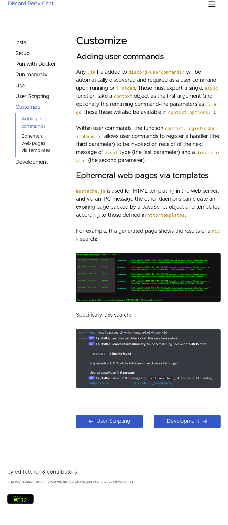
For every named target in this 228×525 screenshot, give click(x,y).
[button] (212, 4)
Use (20, 86)
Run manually (31, 75)
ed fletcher (27, 472)
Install (21, 42)
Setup (22, 53)
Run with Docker (35, 64)
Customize (27, 107)
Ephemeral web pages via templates (35, 143)
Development (31, 162)
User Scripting (32, 96)
